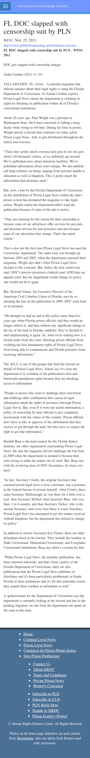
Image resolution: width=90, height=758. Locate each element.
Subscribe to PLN (46, 693)
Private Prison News (48, 680)
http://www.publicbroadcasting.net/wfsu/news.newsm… (41, 45)
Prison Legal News (38, 644)
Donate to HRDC (46, 710)
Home (28, 633)
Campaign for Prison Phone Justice (50, 650)
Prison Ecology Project (49, 715)
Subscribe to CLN (46, 699)
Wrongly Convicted (48, 685)
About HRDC (44, 669)
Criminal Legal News (40, 639)
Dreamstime (25, 738)
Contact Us (41, 663)
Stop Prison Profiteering (42, 655)
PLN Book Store (45, 704)
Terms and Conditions (49, 674)
